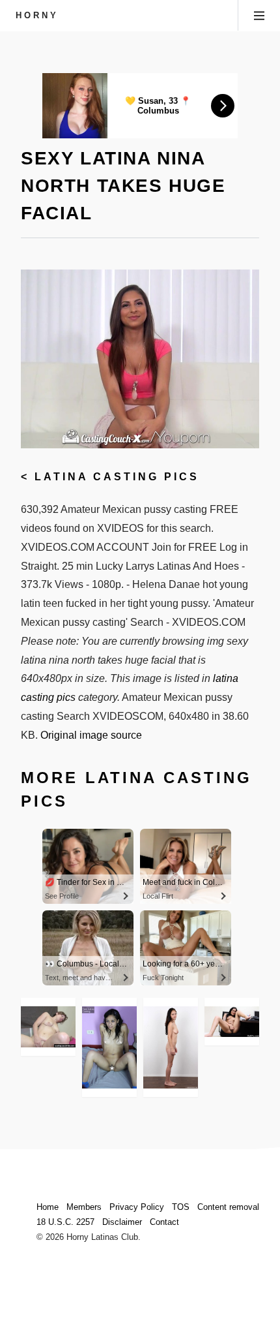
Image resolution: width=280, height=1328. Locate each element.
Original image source (91, 735)
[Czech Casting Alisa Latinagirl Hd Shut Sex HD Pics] (170, 1047)
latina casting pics (117, 476)
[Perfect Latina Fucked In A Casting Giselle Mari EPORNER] (231, 1021)
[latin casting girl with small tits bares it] (109, 1047)
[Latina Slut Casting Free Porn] (48, 1026)
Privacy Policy (136, 1207)
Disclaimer (122, 1222)
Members (84, 1207)
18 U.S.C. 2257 (65, 1222)
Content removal (228, 1207)
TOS (180, 1207)
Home (47, 1207)
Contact (164, 1222)
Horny (37, 15)
